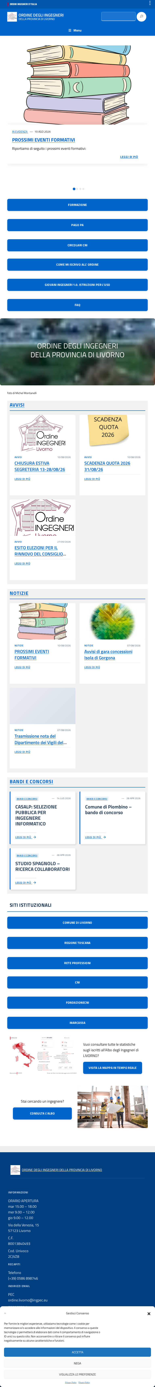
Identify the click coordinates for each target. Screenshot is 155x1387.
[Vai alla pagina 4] (83, 189)
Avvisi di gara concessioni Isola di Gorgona (108, 654)
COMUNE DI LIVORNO (77, 922)
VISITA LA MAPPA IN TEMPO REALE (113, 1067)
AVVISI (17, 404)
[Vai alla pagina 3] (80, 189)
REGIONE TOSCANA (77, 942)
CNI (77, 982)
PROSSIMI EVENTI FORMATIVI (43, 139)
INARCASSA (77, 1022)
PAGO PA (77, 225)
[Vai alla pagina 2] (77, 189)
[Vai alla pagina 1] (74, 189)
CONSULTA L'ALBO (42, 1113)
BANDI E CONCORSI (31, 781)
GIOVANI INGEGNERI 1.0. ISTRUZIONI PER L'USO (77, 284)
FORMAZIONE (77, 204)
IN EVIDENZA (20, 131)
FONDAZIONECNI (77, 1002)
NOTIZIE (19, 593)
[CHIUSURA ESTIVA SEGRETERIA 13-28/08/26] (42, 433)
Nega (77, 1363)
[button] (149, 1313)
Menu (77, 30)
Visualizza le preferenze (77, 1374)
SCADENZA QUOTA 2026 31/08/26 (107, 466)
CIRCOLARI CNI (78, 245)
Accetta (77, 1352)
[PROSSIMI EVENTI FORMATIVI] (77, 85)
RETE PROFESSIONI (77, 963)
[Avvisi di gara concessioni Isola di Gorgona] (112, 621)
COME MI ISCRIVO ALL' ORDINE (77, 264)
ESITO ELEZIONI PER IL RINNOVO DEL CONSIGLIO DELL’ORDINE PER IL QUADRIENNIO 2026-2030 (39, 557)
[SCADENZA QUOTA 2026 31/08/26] (112, 433)
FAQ (77, 305)
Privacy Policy (70, 1382)
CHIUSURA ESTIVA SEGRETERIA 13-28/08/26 (40, 466)
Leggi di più (22, 479)
